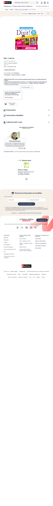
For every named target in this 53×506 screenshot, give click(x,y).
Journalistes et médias (40, 245)
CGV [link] (34, 277)
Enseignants (6, 235)
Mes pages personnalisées (42, 6)
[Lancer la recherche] (37, 2)
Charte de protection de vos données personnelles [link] (38, 271)
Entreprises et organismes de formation (42, 236)
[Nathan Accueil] (8, 2)
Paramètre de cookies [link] (11, 274)
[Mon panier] (45, 3)
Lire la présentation (25, 87)
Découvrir (20, 148)
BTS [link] (4, 251)
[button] (26, 38)
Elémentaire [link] (6, 240)
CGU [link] (30, 277)
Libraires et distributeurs (41, 243)
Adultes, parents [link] (22, 247)
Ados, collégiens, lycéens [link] (24, 241)
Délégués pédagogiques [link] (34, 274)
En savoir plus (14, 212)
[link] (26, 179)
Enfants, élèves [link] (22, 238)
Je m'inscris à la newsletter (25, 204)
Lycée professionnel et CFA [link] (10, 249)
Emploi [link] (19, 274)
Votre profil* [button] (11, 199)
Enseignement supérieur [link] (9, 254)
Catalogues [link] (43, 274)
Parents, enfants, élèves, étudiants (25, 236)
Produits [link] (43, 277)
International (38, 248)
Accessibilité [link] (25, 274)
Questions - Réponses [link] (23, 277)
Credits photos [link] (22, 271)
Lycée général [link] (7, 244)
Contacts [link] (38, 277)
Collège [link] (5, 242)
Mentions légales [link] (14, 271)
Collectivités (38, 238)
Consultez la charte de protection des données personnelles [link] (29, 212)
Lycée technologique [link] (8, 247)
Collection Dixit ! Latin (10, 70)
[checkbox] (4, 207)
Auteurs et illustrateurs (40, 241)
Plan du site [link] (6, 271)
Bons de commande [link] (12, 277)
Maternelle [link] (6, 237)
